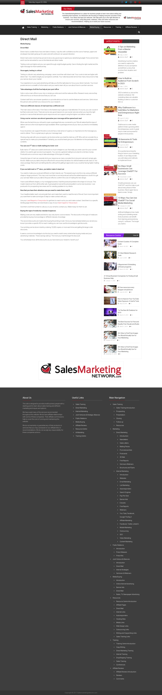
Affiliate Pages (121, 605)
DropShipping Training (124, 658)
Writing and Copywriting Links (126, 633)
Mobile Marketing (126, 527)
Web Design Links (122, 626)
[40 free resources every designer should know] (110, 289)
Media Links (120, 622)
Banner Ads (124, 499)
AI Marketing (80, 432)
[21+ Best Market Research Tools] (110, 255)
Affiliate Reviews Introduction (126, 672)
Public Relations (58, 27)
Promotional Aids (126, 450)
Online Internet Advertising (125, 584)
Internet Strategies (122, 570)
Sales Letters (124, 443)
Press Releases (121, 552)
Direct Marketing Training (124, 651)
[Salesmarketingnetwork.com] (23, 27)
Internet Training (121, 654)
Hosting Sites (121, 619)
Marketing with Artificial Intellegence (110, 168)
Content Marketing (126, 541)
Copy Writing (120, 647)
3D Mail (122, 457)
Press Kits (119, 556)
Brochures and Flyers (127, 468)
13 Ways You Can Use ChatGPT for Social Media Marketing (127, 200)
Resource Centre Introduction (126, 601)
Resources (107, 27)
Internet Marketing (110, 52)
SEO (121, 534)
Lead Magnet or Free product (37, 200)
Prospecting (120, 411)
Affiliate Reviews (131, 27)
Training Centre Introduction (125, 644)
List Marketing (124, 485)
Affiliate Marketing (126, 520)
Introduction (124, 436)
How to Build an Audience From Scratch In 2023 (128, 81)
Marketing (44, 27)
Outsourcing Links (122, 629)
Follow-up (119, 422)
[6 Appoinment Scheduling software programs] (110, 266)
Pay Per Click (124, 496)
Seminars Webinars (126, 464)
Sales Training (32, 27)
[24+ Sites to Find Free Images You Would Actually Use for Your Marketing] (110, 335)
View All (135, 235)
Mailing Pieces (125, 446)
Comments (120, 679)
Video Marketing (125, 538)
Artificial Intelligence (107, 136)
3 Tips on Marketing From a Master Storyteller (126, 49)
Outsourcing (124, 531)
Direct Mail (119, 566)
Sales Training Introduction (125, 408)
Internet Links (120, 612)
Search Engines (125, 492)
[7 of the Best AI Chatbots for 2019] (110, 312)
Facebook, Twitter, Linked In (129, 524)
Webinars (123, 510)
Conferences (120, 665)
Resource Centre (81, 429)
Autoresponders (125, 489)
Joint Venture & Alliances (77, 27)
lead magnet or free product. (68, 203)
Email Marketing (125, 482)
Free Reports (124, 461)
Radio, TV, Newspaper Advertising (127, 594)
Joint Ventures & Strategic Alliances (88, 415)
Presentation (120, 415)
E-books (123, 503)
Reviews (119, 675)
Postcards (123, 453)
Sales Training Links (123, 636)
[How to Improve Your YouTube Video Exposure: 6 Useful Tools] (110, 300)
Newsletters (124, 439)
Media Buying (94, 27)
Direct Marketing (109, 49)
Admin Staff (124, 57)
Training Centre (81, 436)
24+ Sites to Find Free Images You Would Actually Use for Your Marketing (128, 335)
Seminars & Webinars (123, 573)
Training (118, 27)
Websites (123, 478)
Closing (119, 418)
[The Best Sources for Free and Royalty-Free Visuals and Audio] (110, 323)
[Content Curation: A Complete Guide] (110, 243)
